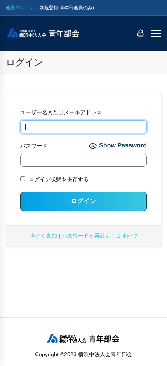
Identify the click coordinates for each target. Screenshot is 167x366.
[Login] (140, 33)
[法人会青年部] (43, 33)
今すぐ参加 (43, 236)
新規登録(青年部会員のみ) (67, 8)
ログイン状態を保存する (58, 179)
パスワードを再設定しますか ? (99, 236)
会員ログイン (20, 8)
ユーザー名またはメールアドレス (61, 112)
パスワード (33, 146)
